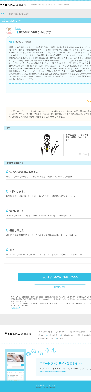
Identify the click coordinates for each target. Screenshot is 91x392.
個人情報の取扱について (45, 338)
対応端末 (60, 338)
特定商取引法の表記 (67, 335)
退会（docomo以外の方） (78, 332)
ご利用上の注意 (52, 335)
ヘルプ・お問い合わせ (45, 332)
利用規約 (40, 335)
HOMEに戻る (60, 287)
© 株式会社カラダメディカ (45, 385)
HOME (2, 14)
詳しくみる (83, 154)
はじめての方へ (61, 332)
